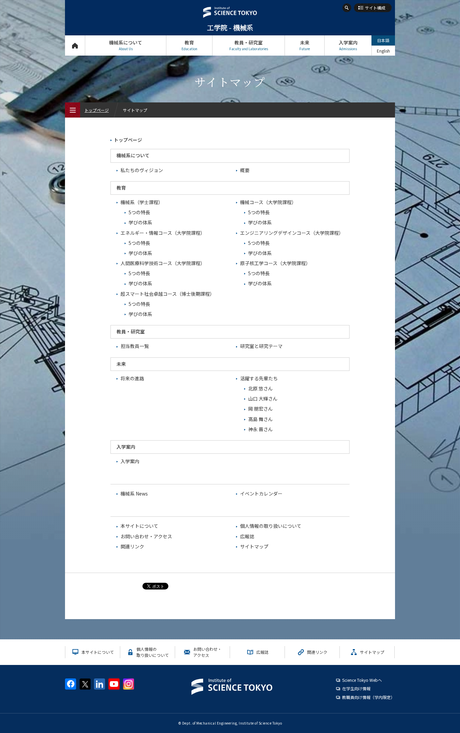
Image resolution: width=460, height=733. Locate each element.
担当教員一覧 (135, 346)
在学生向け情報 (356, 688)
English (383, 51)
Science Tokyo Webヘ (362, 680)
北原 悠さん (260, 388)
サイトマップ (254, 546)
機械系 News (134, 493)
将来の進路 (132, 378)
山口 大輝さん (262, 398)
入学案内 (348, 45)
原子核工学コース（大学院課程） (275, 263)
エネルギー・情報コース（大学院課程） (163, 232)
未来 (304, 45)
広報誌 (247, 536)
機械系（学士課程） (142, 202)
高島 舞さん (260, 419)
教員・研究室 (248, 45)
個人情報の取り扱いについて (270, 525)
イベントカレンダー (261, 493)
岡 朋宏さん (260, 408)
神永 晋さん (260, 429)
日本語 (383, 40)
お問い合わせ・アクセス (146, 536)
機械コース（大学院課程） (268, 202)
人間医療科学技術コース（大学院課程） (163, 263)
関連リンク (132, 546)
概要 (245, 170)
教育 (189, 45)
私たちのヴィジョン (142, 170)
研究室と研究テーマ (261, 346)
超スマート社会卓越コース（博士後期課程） (168, 293)
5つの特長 (139, 212)
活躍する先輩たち (259, 378)
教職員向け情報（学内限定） (368, 697)
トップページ (75, 45)
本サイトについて (139, 525)
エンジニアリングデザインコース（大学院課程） (291, 232)
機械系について (125, 45)
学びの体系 (140, 222)
